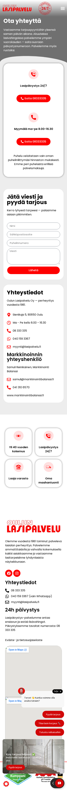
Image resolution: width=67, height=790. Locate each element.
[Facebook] (8, 573)
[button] (62, 8)
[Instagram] (16, 573)
